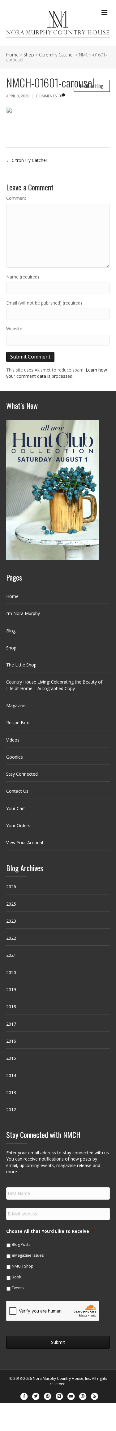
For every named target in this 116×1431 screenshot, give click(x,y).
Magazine (16, 705)
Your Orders (18, 825)
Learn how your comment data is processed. (56, 373)
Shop (11, 648)
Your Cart (15, 808)
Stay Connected (22, 774)
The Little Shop (21, 665)
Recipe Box (17, 722)
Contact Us (17, 791)
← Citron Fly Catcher (26, 160)
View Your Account (25, 842)
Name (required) (22, 277)
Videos (12, 740)
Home (12, 596)
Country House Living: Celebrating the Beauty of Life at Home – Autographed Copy (54, 685)
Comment (16, 198)
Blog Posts (21, 1244)
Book (16, 1277)
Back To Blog (91, 86)
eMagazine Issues (28, 1255)
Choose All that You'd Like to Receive (50, 1231)
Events (18, 1288)
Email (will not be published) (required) (44, 303)
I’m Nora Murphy (23, 613)
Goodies (14, 757)
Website (14, 329)
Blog (10, 631)
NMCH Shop (22, 1266)
